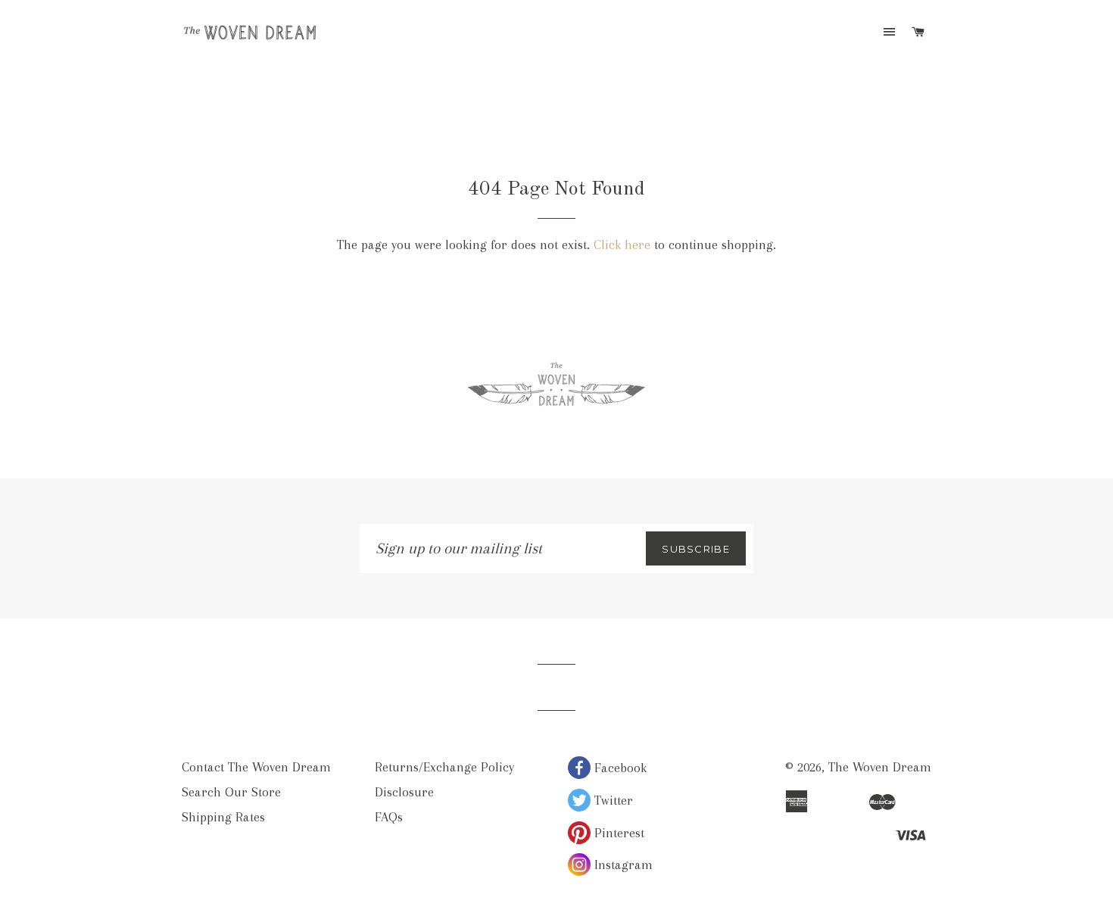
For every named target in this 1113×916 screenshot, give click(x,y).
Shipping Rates (223, 816)
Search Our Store (231, 791)
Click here (622, 244)
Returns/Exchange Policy (444, 766)
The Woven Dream (879, 766)
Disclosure (404, 791)
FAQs (389, 816)
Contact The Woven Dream (256, 766)
